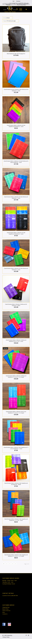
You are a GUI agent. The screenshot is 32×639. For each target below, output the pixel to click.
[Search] (16, 9)
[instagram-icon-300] (9, 624)
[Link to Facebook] (26, 635)
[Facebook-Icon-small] (4, 624)
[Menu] (20, 9)
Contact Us (4, 614)
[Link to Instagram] (28, 635)
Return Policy (5, 609)
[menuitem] (13, 1)
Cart (13, 1)
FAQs (3, 612)
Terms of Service (6, 610)
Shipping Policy (5, 607)
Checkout (18, 1)
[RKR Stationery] (13, 9)
